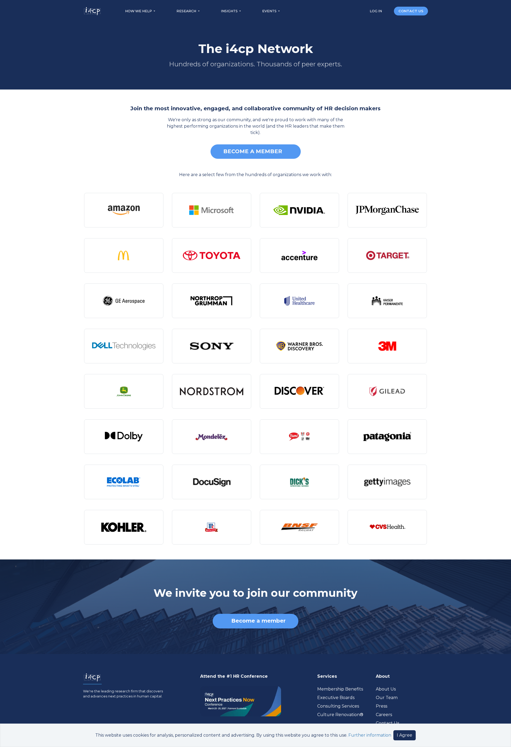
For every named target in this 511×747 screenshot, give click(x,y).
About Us (386, 689)
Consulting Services (338, 706)
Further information (369, 735)
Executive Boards (336, 697)
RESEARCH (186, 11)
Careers (384, 714)
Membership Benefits (340, 689)
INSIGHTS (229, 11)
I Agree (404, 735)
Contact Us (387, 723)
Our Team (387, 697)
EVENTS (269, 11)
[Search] (388, 10)
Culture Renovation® (340, 714)
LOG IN (376, 11)
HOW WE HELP (139, 11)
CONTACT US (410, 11)
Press (381, 706)
